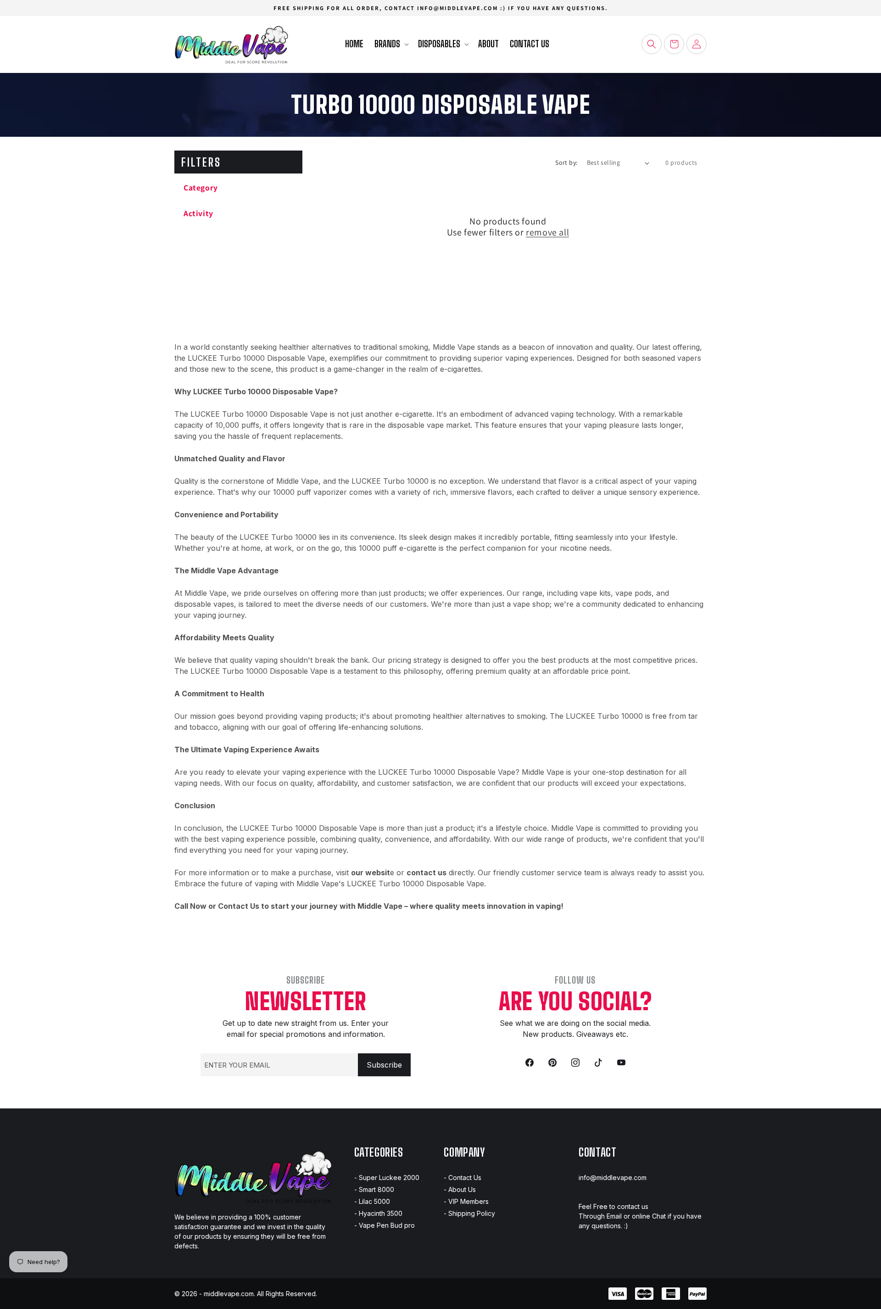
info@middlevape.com (613, 1177)
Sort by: (566, 162)
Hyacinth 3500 (380, 1213)
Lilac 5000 (374, 1201)
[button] (391, 44)
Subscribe (384, 1064)
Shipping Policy (471, 1213)
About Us (462, 1189)
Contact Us (464, 1177)
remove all (547, 232)
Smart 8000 (376, 1189)
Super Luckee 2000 (389, 1177)
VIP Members (468, 1201)
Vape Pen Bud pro (387, 1225)
